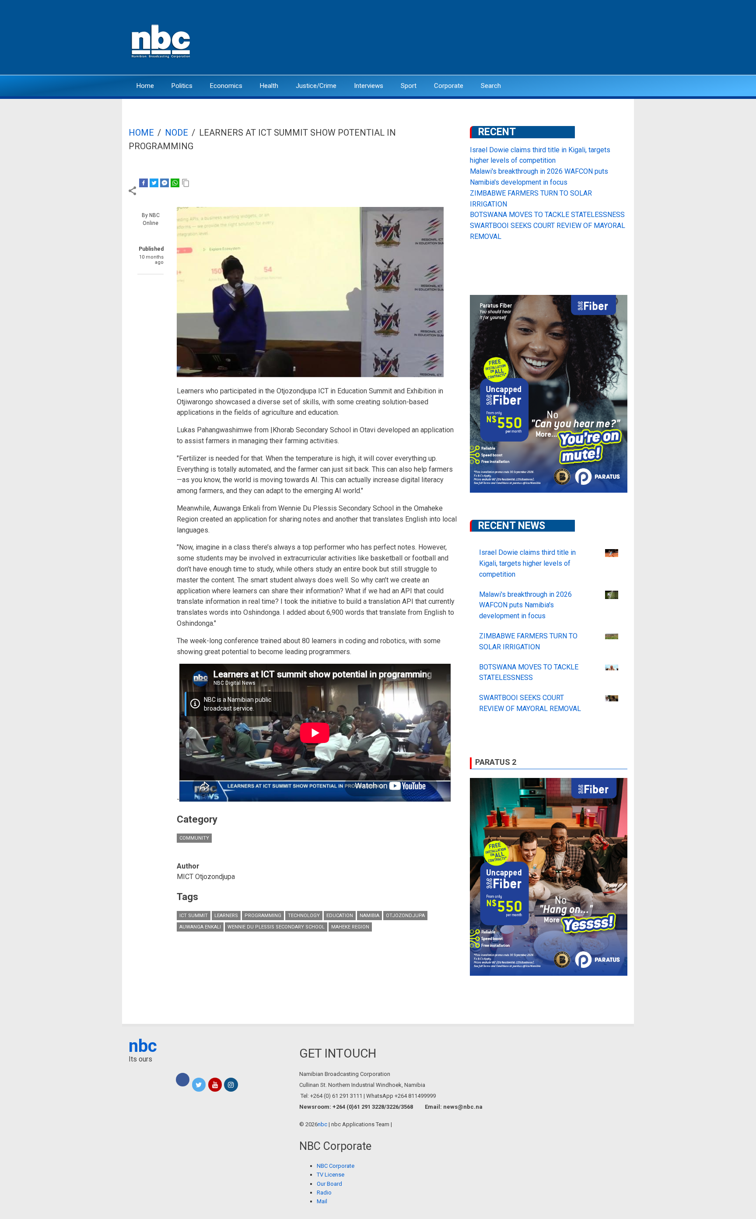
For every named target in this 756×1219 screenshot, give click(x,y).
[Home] (161, 40)
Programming (263, 915)
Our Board (329, 1183)
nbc (143, 1046)
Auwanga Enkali (200, 927)
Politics (182, 86)
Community (194, 838)
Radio (324, 1192)
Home (145, 86)
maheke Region (350, 927)
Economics (226, 86)
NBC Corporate (335, 1166)
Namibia (369, 915)
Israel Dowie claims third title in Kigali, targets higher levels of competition (527, 563)
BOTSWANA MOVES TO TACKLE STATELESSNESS (547, 214)
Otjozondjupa (405, 915)
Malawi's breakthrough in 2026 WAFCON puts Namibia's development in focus (525, 605)
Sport (408, 86)
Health (269, 86)
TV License (330, 1174)
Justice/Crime (316, 86)
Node (176, 132)
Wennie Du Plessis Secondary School (276, 927)
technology (304, 915)
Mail (322, 1201)
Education (339, 915)
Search (491, 86)
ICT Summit (193, 915)
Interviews (368, 86)
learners (226, 915)
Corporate (448, 86)
